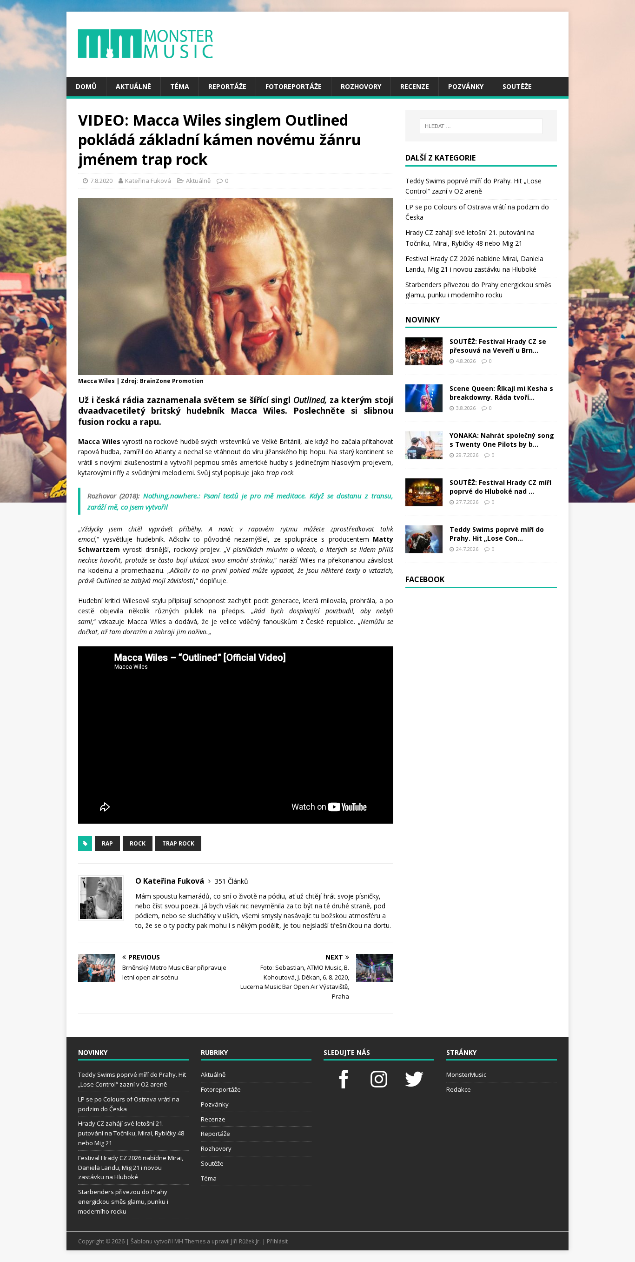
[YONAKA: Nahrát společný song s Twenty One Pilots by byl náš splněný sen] (424, 454)
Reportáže (227, 86)
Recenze (414, 86)
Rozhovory (361, 86)
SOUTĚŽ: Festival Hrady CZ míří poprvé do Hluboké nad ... (500, 486)
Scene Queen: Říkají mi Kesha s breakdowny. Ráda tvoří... (501, 392)
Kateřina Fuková (148, 180)
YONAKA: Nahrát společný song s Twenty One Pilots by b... (502, 439)
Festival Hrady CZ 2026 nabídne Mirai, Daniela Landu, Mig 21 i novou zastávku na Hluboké (130, 1167)
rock (138, 843)
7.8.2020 (101, 180)
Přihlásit (277, 1241)
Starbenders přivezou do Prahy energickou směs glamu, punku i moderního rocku (123, 1201)
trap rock (178, 843)
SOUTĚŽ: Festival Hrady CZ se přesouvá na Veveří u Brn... (498, 345)
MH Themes (189, 1241)
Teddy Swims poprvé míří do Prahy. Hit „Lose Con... (497, 533)
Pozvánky (465, 86)
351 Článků (231, 881)
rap (107, 843)
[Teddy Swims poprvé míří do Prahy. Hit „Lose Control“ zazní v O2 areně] (424, 548)
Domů (86, 86)
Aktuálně (133, 86)
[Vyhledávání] (481, 126)
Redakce (458, 1089)
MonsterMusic (466, 1074)
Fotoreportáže (293, 86)
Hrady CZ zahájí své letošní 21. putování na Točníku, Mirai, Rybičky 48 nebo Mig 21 (131, 1133)
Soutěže (517, 86)
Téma (179, 86)
